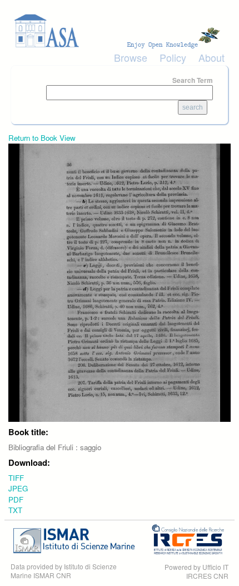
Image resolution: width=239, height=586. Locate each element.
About (211, 57)
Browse (130, 57)
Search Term (192, 80)
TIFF (16, 477)
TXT (15, 510)
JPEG (18, 488)
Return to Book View (42, 137)
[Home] (119, 31)
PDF (15, 499)
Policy (173, 57)
